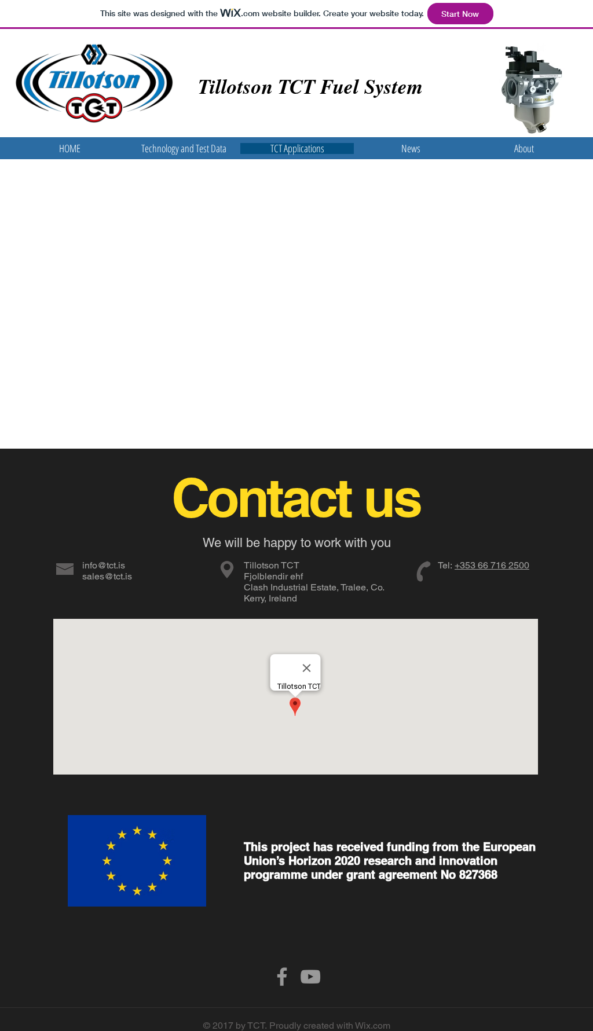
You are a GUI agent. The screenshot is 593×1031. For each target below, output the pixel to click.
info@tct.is (103, 565)
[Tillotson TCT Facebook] (282, 976)
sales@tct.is (107, 576)
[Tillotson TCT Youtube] (310, 976)
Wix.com (372, 1025)
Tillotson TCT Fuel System (310, 86)
